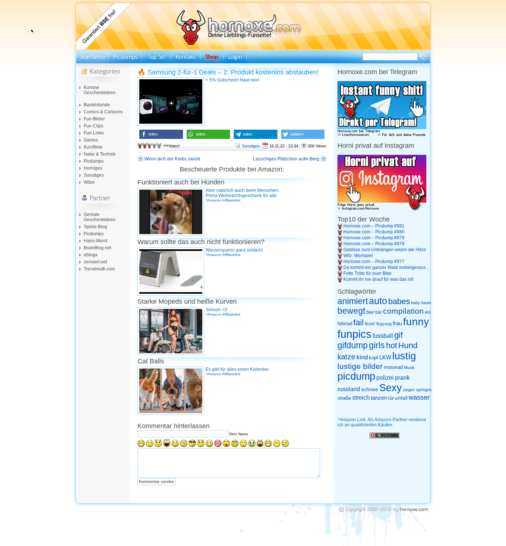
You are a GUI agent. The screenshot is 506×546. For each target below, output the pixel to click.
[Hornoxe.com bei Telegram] (381, 135)
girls (377, 345)
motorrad (393, 367)
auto (378, 301)
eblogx (90, 254)
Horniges (93, 168)
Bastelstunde (97, 104)
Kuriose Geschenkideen (100, 90)
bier (370, 312)
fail (358, 322)
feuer (370, 323)
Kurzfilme (93, 147)
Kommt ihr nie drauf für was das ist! (378, 279)
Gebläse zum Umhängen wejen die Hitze (384, 249)
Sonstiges (94, 175)
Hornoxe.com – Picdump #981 (374, 226)
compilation (403, 311)
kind (362, 357)
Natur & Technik (100, 154)
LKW (385, 357)
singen (409, 389)
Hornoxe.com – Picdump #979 (374, 237)
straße (344, 398)
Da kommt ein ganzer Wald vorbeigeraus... (386, 267)
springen (424, 389)
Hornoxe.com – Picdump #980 (374, 231)
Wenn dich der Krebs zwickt (172, 159)
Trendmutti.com (99, 269)
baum (426, 302)
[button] (161, 134)
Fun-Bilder (94, 118)
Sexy (390, 387)
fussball (383, 335)
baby (415, 302)
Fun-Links (94, 133)
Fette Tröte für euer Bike (367, 273)
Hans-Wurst (95, 240)
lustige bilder (360, 366)
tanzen (379, 398)
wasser (419, 397)
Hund (407, 345)
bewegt (351, 311)
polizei (385, 377)
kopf (373, 357)
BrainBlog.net (97, 247)
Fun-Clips (93, 126)
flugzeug (384, 324)
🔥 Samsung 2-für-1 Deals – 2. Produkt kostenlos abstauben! (228, 72)
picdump (356, 376)
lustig (404, 356)
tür (391, 398)
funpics (354, 334)
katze (346, 357)
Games (91, 140)
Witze (89, 182)
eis (428, 312)
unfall (401, 398)
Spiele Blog (95, 226)
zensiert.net (95, 261)
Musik (409, 367)
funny (416, 321)
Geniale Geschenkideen (100, 217)
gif (398, 335)
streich (361, 397)
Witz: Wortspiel (358, 255)
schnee (369, 389)
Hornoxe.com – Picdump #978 (374, 243)
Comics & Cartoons (103, 111)
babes (399, 301)
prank (402, 377)
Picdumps (94, 161)
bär (378, 312)
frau (397, 323)
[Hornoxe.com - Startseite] (253, 48)
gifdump (352, 345)
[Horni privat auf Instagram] (381, 209)
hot (391, 345)
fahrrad (344, 323)
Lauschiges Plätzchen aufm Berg (286, 159)
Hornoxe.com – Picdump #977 (374, 261)
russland (348, 389)
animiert (352, 301)
